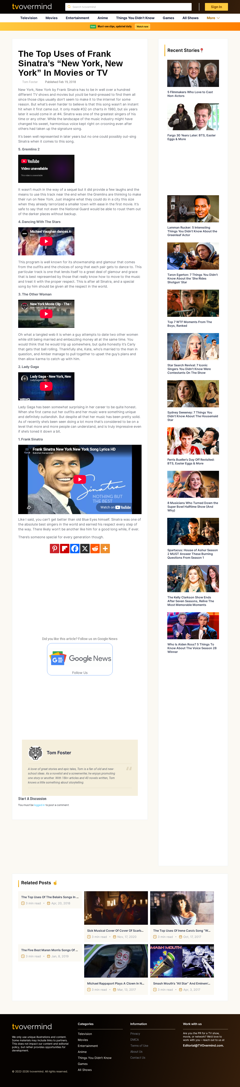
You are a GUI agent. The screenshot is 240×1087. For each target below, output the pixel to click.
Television (28, 18)
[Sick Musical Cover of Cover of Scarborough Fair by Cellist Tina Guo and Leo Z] (116, 908)
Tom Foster (30, 82)
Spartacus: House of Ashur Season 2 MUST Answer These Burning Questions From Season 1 (192, 553)
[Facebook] (75, 548)
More (211, 18)
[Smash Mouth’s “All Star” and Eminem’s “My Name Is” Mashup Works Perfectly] (182, 961)
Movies (52, 18)
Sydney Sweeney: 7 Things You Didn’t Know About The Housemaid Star (192, 416)
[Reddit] (95, 548)
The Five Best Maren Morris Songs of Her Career (56, 950)
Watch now (142, 26)
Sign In (216, 7)
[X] (85, 548)
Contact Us (137, 1057)
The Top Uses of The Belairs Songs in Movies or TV (58, 897)
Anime (103, 18)
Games (168, 18)
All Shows (190, 18)
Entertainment (77, 18)
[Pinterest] (54, 548)
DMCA (134, 1039)
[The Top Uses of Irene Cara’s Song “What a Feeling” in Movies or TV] (182, 908)
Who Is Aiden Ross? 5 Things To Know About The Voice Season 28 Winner (192, 648)
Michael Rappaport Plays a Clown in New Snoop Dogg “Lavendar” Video (139, 983)
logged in (39, 805)
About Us (136, 1051)
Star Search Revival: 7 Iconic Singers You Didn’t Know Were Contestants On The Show (189, 369)
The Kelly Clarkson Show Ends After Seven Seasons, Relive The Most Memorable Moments (190, 601)
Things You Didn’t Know (135, 18)
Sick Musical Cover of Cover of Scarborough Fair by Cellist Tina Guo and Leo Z (144, 930)
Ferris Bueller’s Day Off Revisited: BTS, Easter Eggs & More (190, 461)
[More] (105, 548)
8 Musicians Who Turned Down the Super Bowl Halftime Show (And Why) (192, 506)
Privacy (135, 1033)
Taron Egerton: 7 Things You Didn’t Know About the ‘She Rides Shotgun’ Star (192, 278)
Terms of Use (139, 1045)
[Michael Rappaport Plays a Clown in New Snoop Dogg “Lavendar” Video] (116, 961)
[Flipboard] (64, 548)
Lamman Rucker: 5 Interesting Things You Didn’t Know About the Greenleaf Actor (192, 231)
